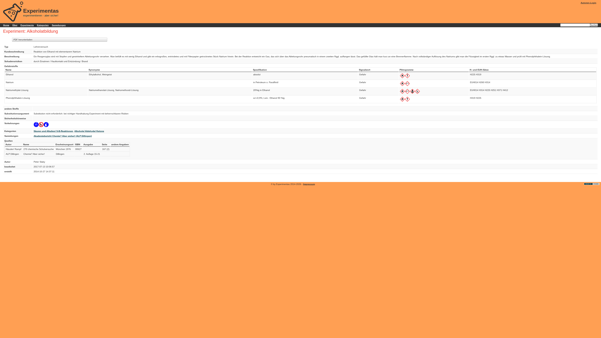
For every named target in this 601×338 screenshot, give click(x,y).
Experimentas (41, 11)
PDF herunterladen (22, 39)
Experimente (27, 25)
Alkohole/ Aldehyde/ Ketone (89, 131)
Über (14, 25)
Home (6, 25)
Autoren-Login (588, 3)
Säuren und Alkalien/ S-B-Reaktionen (53, 131)
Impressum (309, 184)
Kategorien (43, 25)
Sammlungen (59, 25)
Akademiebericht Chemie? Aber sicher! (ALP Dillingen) (63, 136)
